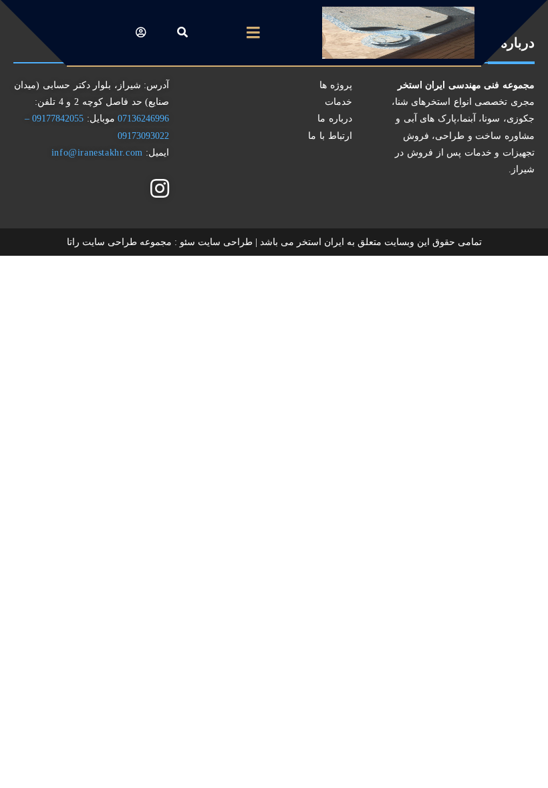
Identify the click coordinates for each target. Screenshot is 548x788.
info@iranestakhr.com (97, 153)
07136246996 (142, 119)
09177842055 (56, 119)
